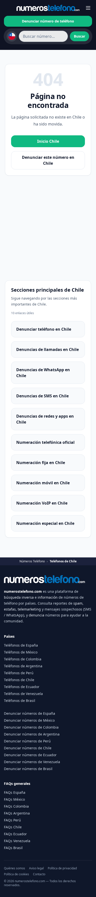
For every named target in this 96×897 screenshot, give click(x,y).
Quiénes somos (14, 868)
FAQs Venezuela (17, 840)
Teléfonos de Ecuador (21, 686)
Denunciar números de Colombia (31, 727)
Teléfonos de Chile (19, 679)
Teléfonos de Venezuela (23, 693)
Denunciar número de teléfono (48, 21)
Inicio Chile (48, 141)
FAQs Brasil (13, 847)
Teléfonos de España (21, 645)
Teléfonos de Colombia (22, 659)
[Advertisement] (48, 226)
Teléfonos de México (20, 652)
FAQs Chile (13, 827)
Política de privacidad (62, 868)
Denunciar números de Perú (27, 741)
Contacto (39, 874)
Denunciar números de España (29, 713)
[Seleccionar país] (12, 36)
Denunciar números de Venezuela (32, 761)
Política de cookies (16, 874)
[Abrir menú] (88, 8)
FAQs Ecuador (15, 834)
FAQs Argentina (17, 813)
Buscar (79, 36)
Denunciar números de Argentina (32, 734)
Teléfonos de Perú (18, 673)
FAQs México (14, 799)
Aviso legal (36, 868)
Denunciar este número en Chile (48, 160)
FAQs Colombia (16, 806)
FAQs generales (17, 783)
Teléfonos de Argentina (23, 666)
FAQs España (14, 792)
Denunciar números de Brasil (28, 768)
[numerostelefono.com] (48, 8)
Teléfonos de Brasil (19, 700)
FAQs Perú (12, 820)
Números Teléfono (32, 561)
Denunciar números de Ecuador (30, 755)
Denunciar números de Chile (27, 748)
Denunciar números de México (29, 720)
